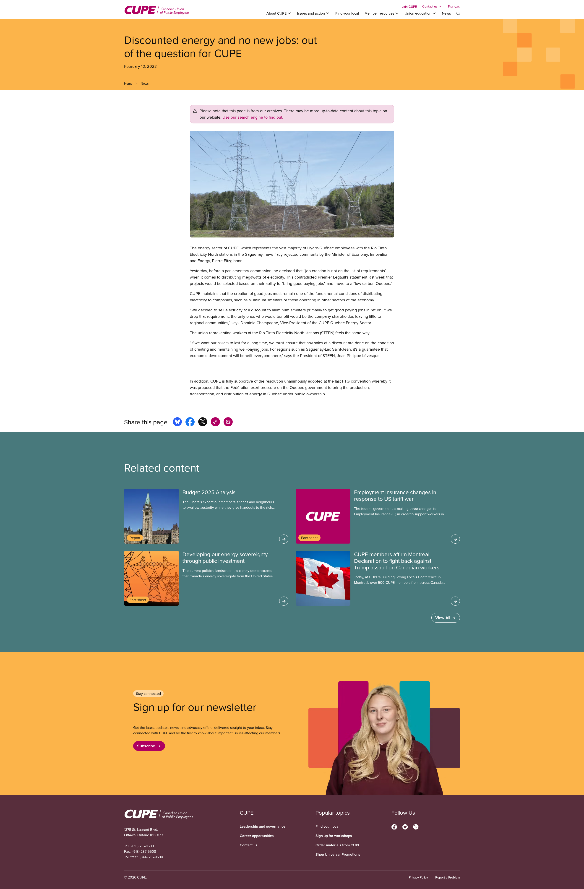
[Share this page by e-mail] (228, 422)
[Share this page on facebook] (190, 422)
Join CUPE (409, 6)
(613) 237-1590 (142, 845)
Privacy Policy (418, 877)
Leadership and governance (262, 826)
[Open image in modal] (292, 184)
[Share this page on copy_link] (215, 422)
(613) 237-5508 (144, 851)
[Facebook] (394, 826)
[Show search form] (458, 13)
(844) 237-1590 (151, 856)
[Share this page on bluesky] (177, 422)
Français (454, 6)
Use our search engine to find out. (252, 117)
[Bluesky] (405, 826)
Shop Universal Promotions (337, 854)
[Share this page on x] (202, 422)
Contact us (248, 845)
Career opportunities (257, 835)
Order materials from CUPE (337, 845)
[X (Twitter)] (415, 826)
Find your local (347, 13)
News (446, 13)
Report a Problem (447, 877)
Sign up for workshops (333, 835)
